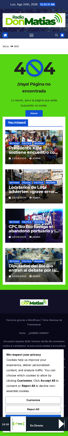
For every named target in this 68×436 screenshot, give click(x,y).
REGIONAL (39, 143)
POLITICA (26, 143)
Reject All (33, 409)
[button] (56, 35)
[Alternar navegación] (31, 35)
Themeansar (34, 324)
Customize (33, 400)
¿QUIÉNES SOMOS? (38, 333)
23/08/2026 (19, 158)
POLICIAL (26, 183)
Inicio (6, 46)
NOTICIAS (14, 143)
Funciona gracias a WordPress (23, 320)
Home (22, 333)
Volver (34, 113)
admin (36, 158)
